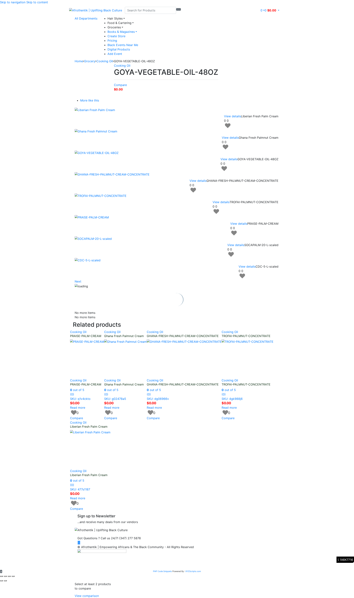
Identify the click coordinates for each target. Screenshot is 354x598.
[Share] (9, 576)
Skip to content (37, 2)
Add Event (114, 54)
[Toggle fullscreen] (5, 576)
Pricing (112, 40)
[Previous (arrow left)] (1, 580)
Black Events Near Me (122, 45)
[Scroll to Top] (1, 571)
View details (232, 116)
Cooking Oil (104, 61)
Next (78, 281)
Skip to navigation (12, 2)
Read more (77, 407)
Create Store (116, 36)
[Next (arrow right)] (5, 580)
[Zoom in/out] (1, 576)
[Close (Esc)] (13, 576)
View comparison (87, 596)
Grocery (89, 61)
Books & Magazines (121, 32)
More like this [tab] (89, 100)
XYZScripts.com (193, 571)
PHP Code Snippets (162, 571)
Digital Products (118, 49)
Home (79, 61)
